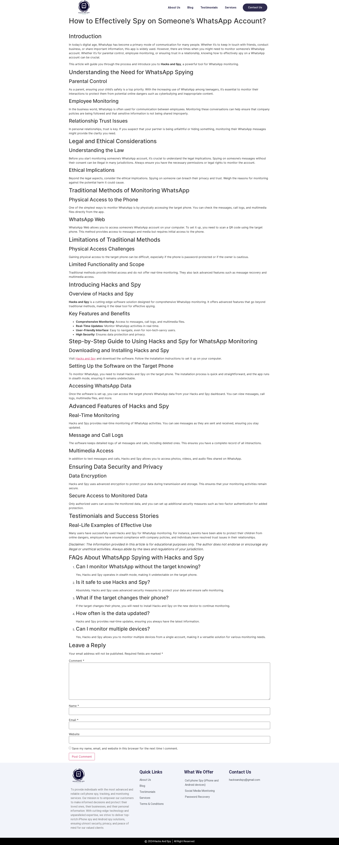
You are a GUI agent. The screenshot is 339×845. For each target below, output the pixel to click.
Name (74, 705)
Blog (190, 7)
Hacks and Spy (86, 358)
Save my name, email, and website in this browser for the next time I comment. (125, 748)
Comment (76, 660)
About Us (174, 7)
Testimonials (209, 7)
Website (74, 734)
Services (230, 7)
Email (73, 719)
